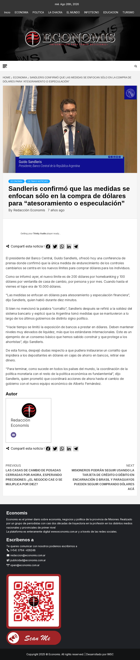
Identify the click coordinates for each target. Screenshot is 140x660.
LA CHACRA (55, 12)
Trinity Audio (39, 233)
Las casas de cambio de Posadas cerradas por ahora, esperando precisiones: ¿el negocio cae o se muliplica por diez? (34, 475)
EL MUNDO (73, 12)
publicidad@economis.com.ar (28, 560)
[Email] (13, 435)
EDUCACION (110, 12)
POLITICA (38, 12)
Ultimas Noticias (38, 181)
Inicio (7, 12)
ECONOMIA (21, 12)
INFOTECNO (91, 12)
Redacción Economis (29, 210)
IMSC (110, 654)
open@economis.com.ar (25, 565)
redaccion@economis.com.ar (27, 555)
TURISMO (128, 12)
